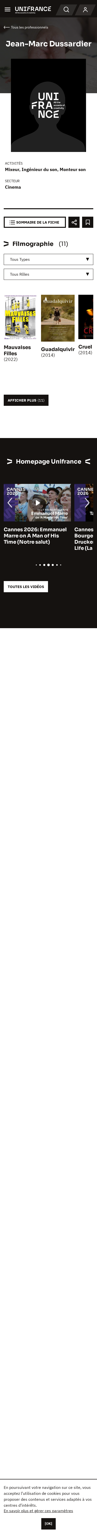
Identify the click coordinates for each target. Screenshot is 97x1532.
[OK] (48, 1523)
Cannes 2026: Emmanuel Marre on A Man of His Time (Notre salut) (35, 536)
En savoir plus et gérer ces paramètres (38, 1510)
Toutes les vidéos (26, 586)
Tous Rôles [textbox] (19, 274)
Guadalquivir (58, 349)
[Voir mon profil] (85, 9)
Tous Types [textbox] (20, 259)
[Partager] (74, 222)
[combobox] (48, 259)
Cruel (85, 347)
